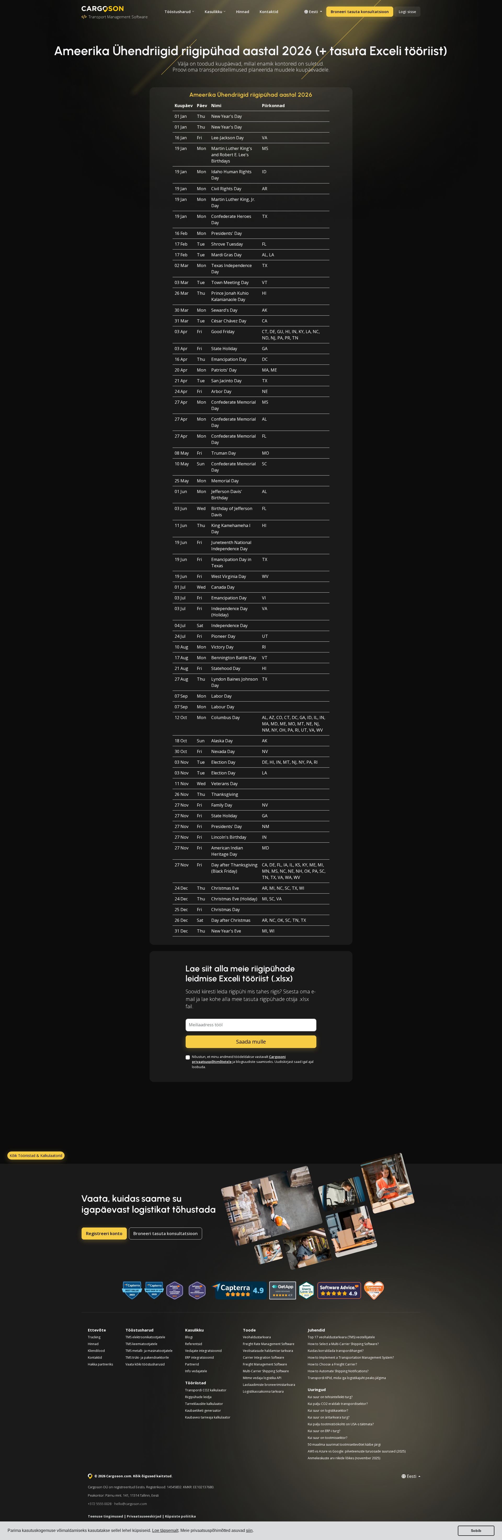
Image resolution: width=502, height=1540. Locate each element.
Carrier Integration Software (263, 1357)
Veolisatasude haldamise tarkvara (268, 1350)
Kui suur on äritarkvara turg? (328, 1417)
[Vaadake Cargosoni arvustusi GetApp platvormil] (282, 1290)
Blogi (189, 1337)
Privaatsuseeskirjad (144, 1516)
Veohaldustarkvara (257, 1337)
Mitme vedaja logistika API (262, 1378)
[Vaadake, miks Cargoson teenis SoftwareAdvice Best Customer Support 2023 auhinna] (174, 1290)
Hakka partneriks (100, 1364)
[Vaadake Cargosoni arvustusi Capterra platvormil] (239, 1290)
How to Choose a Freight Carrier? (332, 1364)
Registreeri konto (104, 1233)
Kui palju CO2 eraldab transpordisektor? (338, 1404)
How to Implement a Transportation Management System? (351, 1357)
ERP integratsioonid (199, 1357)
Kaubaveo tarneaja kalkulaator (207, 1417)
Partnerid (192, 1364)
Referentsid (193, 1344)
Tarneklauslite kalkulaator (204, 1404)
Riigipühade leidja (198, 1397)
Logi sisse (407, 11)
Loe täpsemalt (165, 1530)
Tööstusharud (177, 11)
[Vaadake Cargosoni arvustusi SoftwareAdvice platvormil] (339, 1290)
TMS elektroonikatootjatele (145, 1337)
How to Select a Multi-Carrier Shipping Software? (343, 1344)
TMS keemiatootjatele (141, 1344)
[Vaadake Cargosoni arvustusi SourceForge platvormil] (374, 1290)
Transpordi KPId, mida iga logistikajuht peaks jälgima (347, 1378)
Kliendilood (96, 1350)
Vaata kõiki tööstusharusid (145, 1364)
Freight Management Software (265, 1364)
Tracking (94, 1337)
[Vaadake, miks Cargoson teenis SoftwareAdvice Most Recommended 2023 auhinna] (197, 1290)
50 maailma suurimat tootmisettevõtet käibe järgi (344, 1444)
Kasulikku (213, 11)
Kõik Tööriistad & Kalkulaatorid (36, 1155)
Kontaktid (269, 11)
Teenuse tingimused (105, 1516)
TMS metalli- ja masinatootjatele (149, 1350)
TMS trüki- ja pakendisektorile (147, 1357)
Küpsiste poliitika (180, 1516)
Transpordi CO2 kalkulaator (205, 1390)
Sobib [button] (476, 1531)
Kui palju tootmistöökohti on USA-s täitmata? (341, 1424)
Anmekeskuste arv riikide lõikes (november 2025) (344, 1458)
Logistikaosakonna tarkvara (263, 1391)
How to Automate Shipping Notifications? (338, 1371)
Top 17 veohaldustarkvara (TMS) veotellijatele (341, 1337)
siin (249, 1530)
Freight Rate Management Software (268, 1344)
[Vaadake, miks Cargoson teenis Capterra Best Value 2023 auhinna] (132, 1290)
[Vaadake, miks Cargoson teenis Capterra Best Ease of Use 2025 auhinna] (154, 1290)
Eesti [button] (313, 11)
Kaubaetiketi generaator (203, 1410)
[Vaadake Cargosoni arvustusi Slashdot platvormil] (306, 1290)
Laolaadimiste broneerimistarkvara (269, 1384)
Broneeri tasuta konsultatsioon (360, 11)
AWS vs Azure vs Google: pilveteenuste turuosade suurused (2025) (357, 1451)
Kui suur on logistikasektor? (328, 1410)
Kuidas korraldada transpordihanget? (335, 1350)
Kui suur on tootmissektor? (327, 1437)
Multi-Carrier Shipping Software (266, 1371)
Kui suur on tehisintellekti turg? (330, 1397)
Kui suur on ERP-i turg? (324, 1431)
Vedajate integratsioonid (203, 1350)
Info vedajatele (196, 1371)
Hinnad (242, 11)
